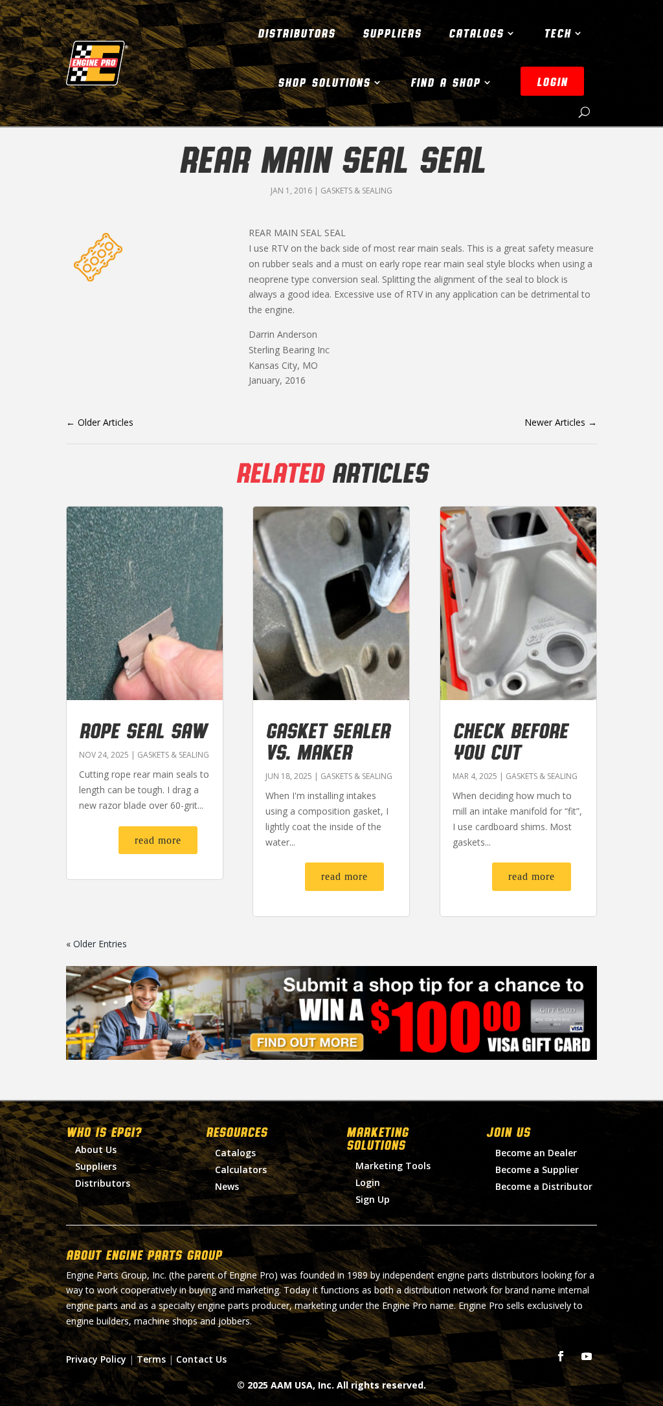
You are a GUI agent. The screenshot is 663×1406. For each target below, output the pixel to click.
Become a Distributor (543, 1186)
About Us (96, 1149)
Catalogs (476, 33)
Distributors (296, 33)
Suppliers (392, 33)
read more (158, 840)
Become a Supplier (537, 1169)
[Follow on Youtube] (586, 1356)
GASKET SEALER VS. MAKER (327, 740)
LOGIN (552, 81)
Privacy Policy (96, 1359)
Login (367, 1182)
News (227, 1186)
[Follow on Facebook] (560, 1356)
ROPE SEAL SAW (143, 730)
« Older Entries (96, 944)
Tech (557, 33)
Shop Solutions (324, 82)
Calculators (241, 1169)
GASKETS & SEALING (356, 190)
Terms (151, 1359)
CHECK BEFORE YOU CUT (510, 740)
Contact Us (201, 1359)
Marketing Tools (393, 1165)
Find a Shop (445, 82)
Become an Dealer (536, 1153)
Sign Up (372, 1199)
